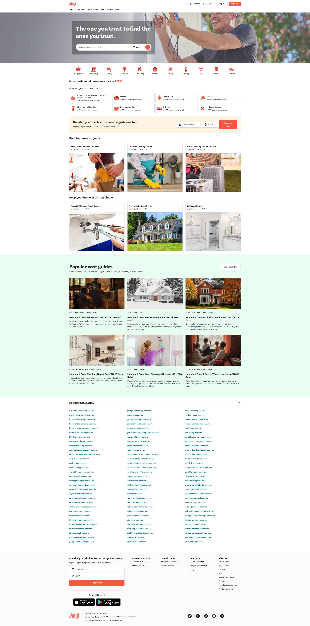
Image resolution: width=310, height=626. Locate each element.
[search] (147, 47)
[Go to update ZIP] (134, 47)
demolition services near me (81, 472)
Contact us (223, 581)
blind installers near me (79, 437)
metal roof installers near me (139, 498)
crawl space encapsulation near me (84, 454)
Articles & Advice (113, 9)
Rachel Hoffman (193, 313)
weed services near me (195, 502)
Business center (167, 565)
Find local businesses (140, 561)
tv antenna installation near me (198, 485)
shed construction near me (196, 445)
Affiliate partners (226, 589)
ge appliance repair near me (139, 419)
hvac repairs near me (136, 450)
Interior (73, 9)
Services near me (138, 565)
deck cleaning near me (79, 458)
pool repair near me (135, 537)
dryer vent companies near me (82, 489)
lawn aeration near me (137, 489)
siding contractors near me (196, 458)
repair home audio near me (196, 419)
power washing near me (195, 410)
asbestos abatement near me (82, 410)
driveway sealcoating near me (82, 485)
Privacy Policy (102, 613)
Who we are (224, 565)
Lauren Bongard (76, 313)
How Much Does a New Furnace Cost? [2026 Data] (95, 317)
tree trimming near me (194, 480)
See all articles (230, 267)
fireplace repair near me (79, 515)
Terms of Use (90, 613)
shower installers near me (196, 454)
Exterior (81, 9)
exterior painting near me (80, 511)
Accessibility (92, 617)
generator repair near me (138, 428)
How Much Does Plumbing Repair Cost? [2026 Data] (96, 374)
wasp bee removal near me (196, 498)
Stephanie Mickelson (78, 370)
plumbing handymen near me (139, 524)
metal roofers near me (136, 502)
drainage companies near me (81, 480)
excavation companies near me (82, 507)
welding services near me (196, 507)
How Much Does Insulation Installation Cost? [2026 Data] (212, 319)
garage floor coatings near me (82, 541)
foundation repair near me (80, 528)
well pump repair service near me (199, 511)
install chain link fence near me (140, 458)
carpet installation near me (81, 441)
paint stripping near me (137, 511)
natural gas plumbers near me (140, 507)
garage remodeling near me (139, 410)
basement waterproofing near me (83, 428)
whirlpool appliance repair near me (200, 515)
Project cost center (198, 565)
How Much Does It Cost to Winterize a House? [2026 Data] (212, 376)
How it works (224, 561)
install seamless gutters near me (141, 463)
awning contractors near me (81, 415)
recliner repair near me (195, 415)
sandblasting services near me (198, 437)
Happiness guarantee (228, 585)
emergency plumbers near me (82, 498)
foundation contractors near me (83, 524)
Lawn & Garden (93, 9)
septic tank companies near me (198, 441)
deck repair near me (77, 463)
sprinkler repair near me (195, 472)
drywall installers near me (80, 493)
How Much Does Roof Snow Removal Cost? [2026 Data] (152, 319)
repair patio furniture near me (198, 424)
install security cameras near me (141, 467)
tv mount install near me (195, 489)
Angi (129, 313)
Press (221, 573)
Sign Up (234, 3)
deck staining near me (78, 467)
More (103, 9)
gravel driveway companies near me (143, 432)
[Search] (147, 47)
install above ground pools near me (142, 454)
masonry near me (134, 493)
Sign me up (228, 124)
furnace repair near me (79, 533)
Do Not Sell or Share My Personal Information (118, 617)
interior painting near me (137, 476)
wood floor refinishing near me (198, 537)
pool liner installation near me (140, 533)
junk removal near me (136, 480)
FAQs (192, 569)
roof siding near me (193, 432)
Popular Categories (81, 403)
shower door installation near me (199, 450)
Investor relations (226, 577)
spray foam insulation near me (198, 467)
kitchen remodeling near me (139, 485)
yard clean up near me (194, 541)
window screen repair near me (198, 533)
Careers (222, 569)
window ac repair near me (196, 520)
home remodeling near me (138, 441)
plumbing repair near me (137, 528)
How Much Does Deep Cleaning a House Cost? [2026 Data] (154, 376)
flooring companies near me (81, 520)
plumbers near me (135, 520)
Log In (221, 3)
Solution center (197, 561)
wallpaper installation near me (198, 493)
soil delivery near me (194, 463)
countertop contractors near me (83, 450)
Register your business (169, 561)
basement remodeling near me (82, 424)
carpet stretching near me (80, 445)
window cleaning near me (196, 524)
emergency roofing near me (81, 502)
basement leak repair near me (82, 419)
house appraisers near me (138, 445)
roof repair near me (193, 428)
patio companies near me (138, 515)
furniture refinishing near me (81, 537)
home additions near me (137, 437)
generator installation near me (140, 424)
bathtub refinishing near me (81, 432)
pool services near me (136, 541)
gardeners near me (135, 415)
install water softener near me (140, 472)
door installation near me (80, 476)
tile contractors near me (195, 476)
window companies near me (197, 528)
